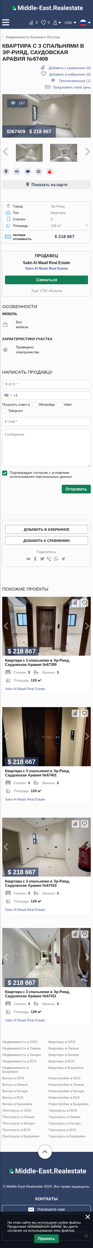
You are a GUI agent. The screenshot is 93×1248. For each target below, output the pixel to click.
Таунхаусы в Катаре (64, 1123)
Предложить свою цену (72, 87)
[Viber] (49, 559)
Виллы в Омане (15, 1085)
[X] (42, 559)
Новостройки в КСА (64, 1097)
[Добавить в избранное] (84, 603)
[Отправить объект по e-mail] (27, 171)
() (70, 68)
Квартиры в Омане (63, 1048)
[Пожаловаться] (49, 171)
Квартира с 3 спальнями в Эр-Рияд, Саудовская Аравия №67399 (37, 662)
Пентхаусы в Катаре (18, 1123)
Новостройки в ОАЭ (64, 1078)
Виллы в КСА (12, 1097)
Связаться (46, 280)
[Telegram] (63, 559)
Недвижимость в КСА (19, 1061)
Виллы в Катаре (15, 1091)
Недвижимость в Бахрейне (15, 1070)
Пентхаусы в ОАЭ (16, 1110)
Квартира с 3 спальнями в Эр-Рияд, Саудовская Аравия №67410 (37, 883)
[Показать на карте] (6, 171)
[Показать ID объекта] (38, 171)
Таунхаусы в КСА (62, 1130)
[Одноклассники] (35, 559)
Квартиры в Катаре (63, 1055)
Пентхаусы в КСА (16, 1130)
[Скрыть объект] (17, 171)
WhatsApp (47, 404)
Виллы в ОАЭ (13, 1078)
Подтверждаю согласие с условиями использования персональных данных (41, 475)
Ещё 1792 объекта (46, 291)
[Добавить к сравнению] (75, 603)
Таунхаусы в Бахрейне (66, 1136)
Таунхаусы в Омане (64, 1117)
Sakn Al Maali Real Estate (46, 268)
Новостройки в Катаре (66, 1091)
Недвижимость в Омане (21, 1048)
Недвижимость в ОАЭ (19, 1042)
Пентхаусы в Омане (18, 1117)
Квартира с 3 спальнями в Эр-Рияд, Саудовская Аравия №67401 (37, 773)
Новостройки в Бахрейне (68, 1104)
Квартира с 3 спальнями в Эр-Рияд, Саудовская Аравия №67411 (37, 994)
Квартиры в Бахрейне (66, 1068)
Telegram (15, 411)
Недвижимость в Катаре (21, 1055)
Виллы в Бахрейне (17, 1104)
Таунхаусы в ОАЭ (62, 1110)
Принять (46, 1239)
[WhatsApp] (56, 559)
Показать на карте (49, 185)
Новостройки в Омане (66, 1085)
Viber (68, 404)
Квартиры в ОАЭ (61, 1042)
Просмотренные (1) (75, 81)
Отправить (76, 489)
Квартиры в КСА (61, 1061)
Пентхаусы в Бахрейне (20, 1136)
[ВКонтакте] (28, 559)
